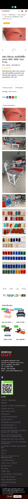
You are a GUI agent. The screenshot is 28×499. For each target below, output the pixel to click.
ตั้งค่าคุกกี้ (9, 496)
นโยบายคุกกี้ (10, 493)
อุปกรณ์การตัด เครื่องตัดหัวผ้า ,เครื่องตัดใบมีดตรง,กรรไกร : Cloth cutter (13, 431)
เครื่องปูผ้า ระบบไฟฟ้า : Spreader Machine (13, 405)
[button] (18, 11)
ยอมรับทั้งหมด (17, 496)
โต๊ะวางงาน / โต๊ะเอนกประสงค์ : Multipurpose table (10, 456)
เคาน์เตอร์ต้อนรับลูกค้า (7, 460)
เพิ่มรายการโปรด (8, 88)
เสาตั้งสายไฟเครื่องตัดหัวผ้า (9, 417)
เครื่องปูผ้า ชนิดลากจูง (7, 408)
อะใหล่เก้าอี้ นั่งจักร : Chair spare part (11, 474)
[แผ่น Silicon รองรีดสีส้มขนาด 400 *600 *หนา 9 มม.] (14, 34)
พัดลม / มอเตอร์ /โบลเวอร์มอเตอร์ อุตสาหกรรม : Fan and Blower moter (11, 435)
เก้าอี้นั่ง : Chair (5, 471)
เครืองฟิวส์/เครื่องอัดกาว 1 (8, 425)
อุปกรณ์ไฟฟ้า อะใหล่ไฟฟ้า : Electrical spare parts (14, 446)
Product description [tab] (9, 105)
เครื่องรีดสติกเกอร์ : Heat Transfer (11, 422)
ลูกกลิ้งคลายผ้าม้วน (6, 419)
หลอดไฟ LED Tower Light (8, 482)
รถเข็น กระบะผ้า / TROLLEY (9, 463)
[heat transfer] (14, 295)
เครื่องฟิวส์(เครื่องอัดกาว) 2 (9, 428)
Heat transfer (13, 91)
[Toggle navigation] (26, 11)
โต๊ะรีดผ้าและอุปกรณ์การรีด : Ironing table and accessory (13, 442)
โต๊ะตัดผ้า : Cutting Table (8, 400)
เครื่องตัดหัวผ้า (5, 414)
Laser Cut (4, 450)
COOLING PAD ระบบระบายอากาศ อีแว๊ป (12, 439)
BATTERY (4, 485)
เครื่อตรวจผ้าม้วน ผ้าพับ (8, 411)
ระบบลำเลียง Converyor (8, 477)
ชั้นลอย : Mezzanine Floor (8, 479)
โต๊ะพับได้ (4, 403)
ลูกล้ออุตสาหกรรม (6, 465)
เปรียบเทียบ (20, 88)
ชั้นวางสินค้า (4, 468)
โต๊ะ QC (3, 453)
